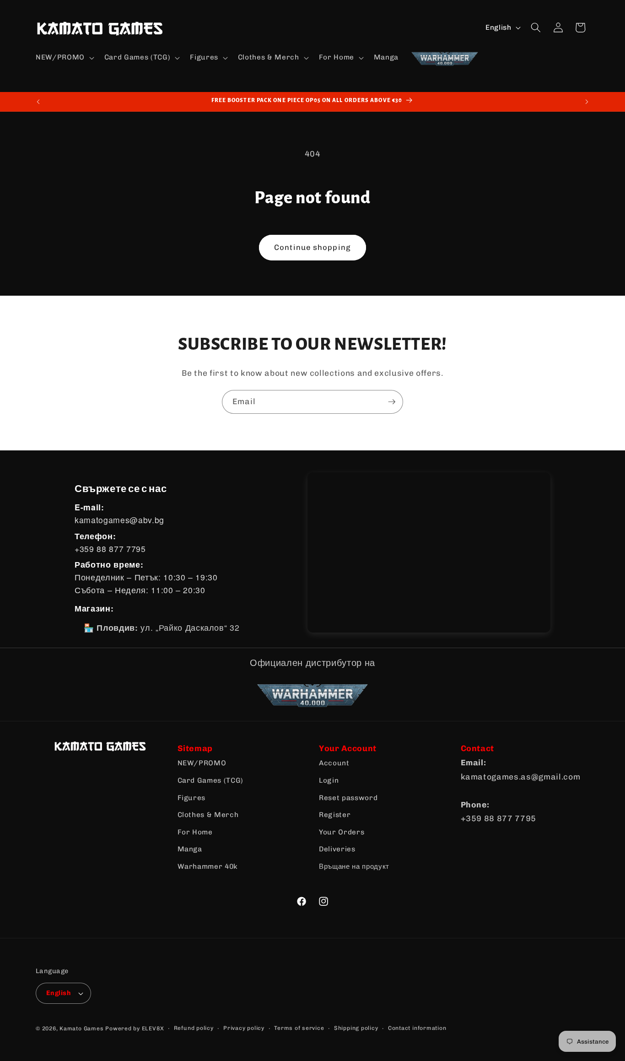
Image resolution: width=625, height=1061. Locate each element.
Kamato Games (81, 1028)
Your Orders (341, 832)
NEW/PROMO (202, 763)
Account (334, 763)
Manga (190, 849)
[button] (64, 57)
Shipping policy (356, 1028)
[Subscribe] (392, 402)
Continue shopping (312, 247)
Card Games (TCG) (211, 780)
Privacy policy (243, 1028)
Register (334, 815)
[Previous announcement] (38, 101)
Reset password (348, 798)
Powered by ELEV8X (134, 1028)
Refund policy (194, 1028)
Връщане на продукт (354, 866)
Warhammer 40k (208, 866)
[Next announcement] (587, 101)
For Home (195, 832)
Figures (192, 798)
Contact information (417, 1028)
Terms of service (299, 1028)
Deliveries (337, 849)
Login (329, 780)
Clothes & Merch (208, 815)
